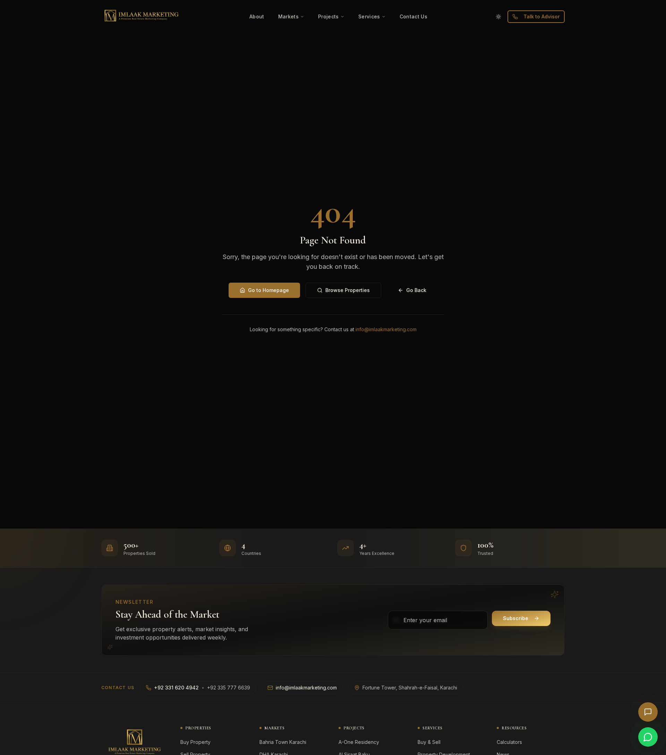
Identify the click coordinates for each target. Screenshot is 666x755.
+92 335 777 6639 (228, 687)
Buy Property (195, 742)
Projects (328, 16)
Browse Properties (347, 290)
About (256, 16)
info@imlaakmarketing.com (386, 329)
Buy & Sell (429, 742)
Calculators (509, 742)
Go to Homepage (268, 290)
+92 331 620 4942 (176, 687)
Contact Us (414, 16)
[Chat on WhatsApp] (648, 737)
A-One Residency (359, 742)
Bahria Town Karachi (282, 742)
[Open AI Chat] (648, 712)
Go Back (416, 290)
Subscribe (515, 618)
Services (369, 16)
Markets (288, 16)
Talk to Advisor (541, 16)
